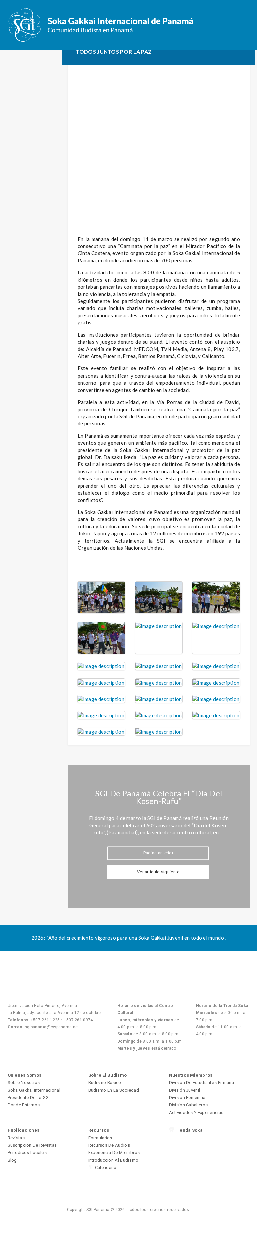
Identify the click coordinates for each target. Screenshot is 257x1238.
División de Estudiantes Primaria (201, 1082)
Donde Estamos (24, 1104)
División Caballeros (188, 1104)
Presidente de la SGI (29, 1097)
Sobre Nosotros (24, 1082)
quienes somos (25, 1075)
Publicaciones (24, 1130)
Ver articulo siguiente (158, 871)
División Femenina (187, 1097)
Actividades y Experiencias (196, 1112)
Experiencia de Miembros (114, 1152)
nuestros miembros (191, 1075)
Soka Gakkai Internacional (34, 1090)
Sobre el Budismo (107, 1075)
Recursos (98, 1130)
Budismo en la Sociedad (113, 1090)
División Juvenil (184, 1090)
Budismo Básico (104, 1082)
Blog (12, 1160)
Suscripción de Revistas (32, 1145)
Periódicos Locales (27, 1152)
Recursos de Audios (109, 1145)
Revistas (16, 1137)
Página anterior (158, 852)
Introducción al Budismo (113, 1160)
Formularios (100, 1137)
